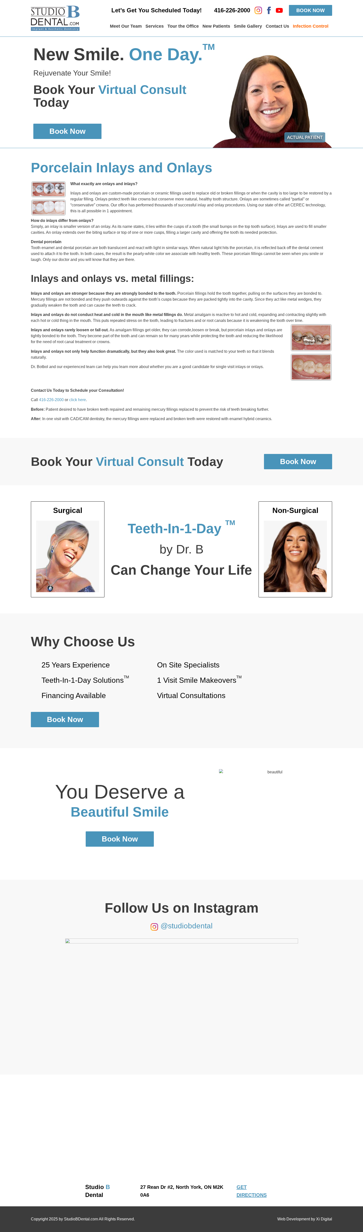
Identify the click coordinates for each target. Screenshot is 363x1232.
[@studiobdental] (154, 927)
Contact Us (277, 26)
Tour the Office (183, 26)
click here (77, 400)
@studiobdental (187, 926)
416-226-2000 (51, 400)
